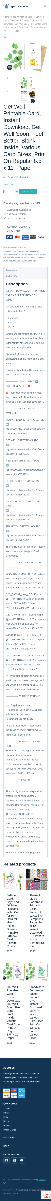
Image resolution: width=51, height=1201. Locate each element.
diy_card (21, 254)
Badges (6, 1121)
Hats (5, 1117)
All (13, 251)
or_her (5, 260)
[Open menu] (45, 6)
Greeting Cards (33, 251)
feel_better (29, 254)
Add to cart (28, 191)
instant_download (37, 257)
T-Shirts (7, 1108)
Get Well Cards (20, 251)
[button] (4, 37)
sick (34, 260)
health (17, 257)
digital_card (12, 254)
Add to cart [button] (14, 958)
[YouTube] (22, 1160)
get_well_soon (8, 257)
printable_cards (26, 260)
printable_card (14, 260)
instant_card (25, 257)
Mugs (6, 1113)
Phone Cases (9, 1130)
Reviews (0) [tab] (11, 276)
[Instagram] (14, 1160)
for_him (43, 254)
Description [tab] (11, 270)
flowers (36, 254)
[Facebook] (6, 1160)
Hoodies (7, 1125)
